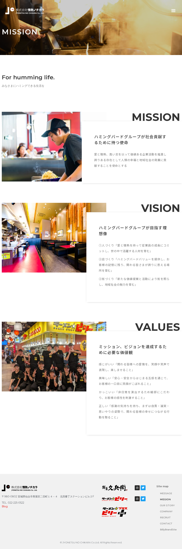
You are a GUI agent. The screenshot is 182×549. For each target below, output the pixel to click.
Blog (5, 506)
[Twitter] (143, 487)
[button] (173, 10)
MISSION (165, 499)
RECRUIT (165, 517)
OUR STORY (167, 505)
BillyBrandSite (168, 529)
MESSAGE (166, 493)
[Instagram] (137, 487)
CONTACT (166, 523)
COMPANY (166, 511)
